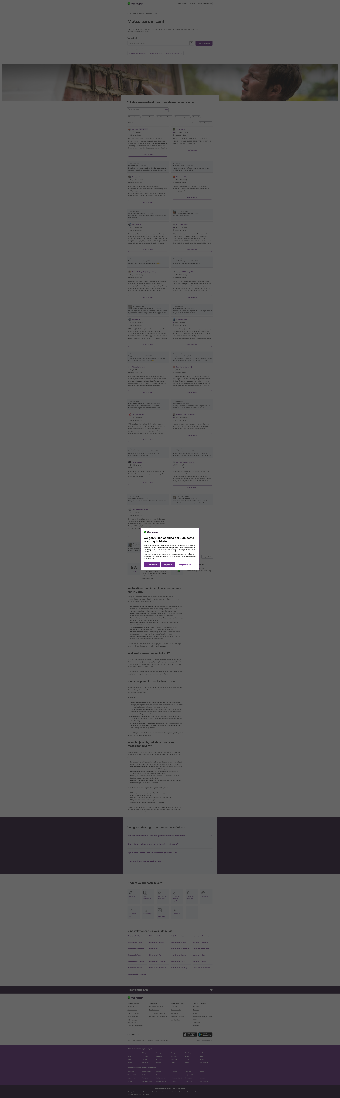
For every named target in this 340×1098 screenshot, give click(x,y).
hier (194, 554)
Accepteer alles (152, 565)
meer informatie (176, 556)
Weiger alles (168, 565)
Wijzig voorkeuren (185, 565)
